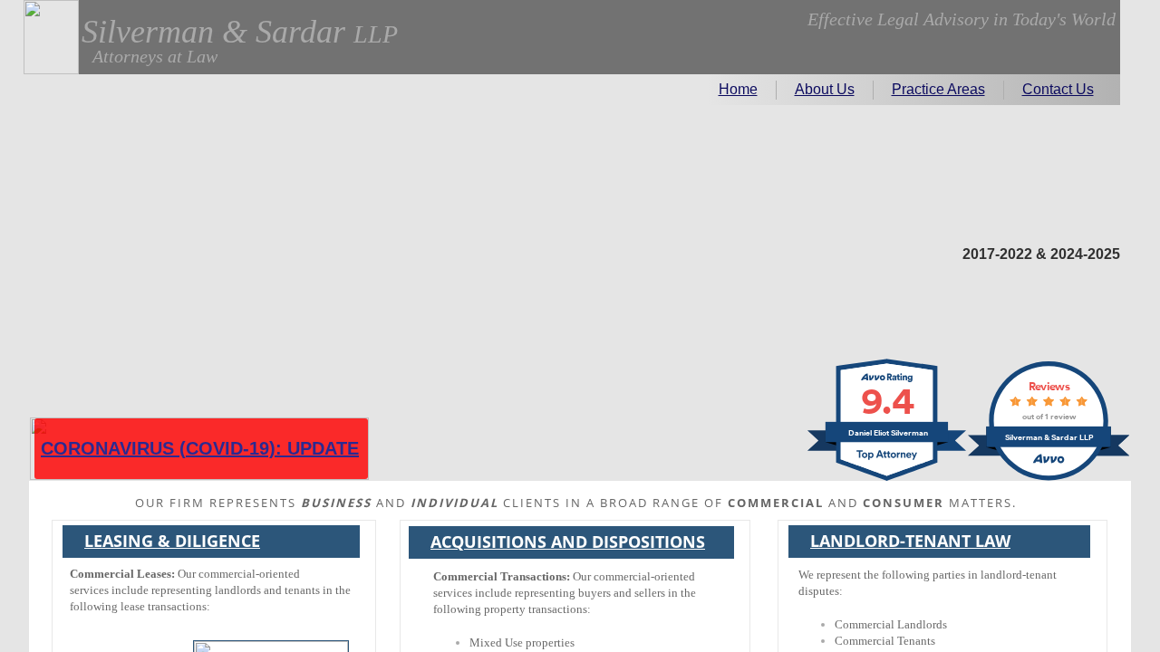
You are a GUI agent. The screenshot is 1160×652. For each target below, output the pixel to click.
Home (738, 89)
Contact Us (1058, 89)
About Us (825, 89)
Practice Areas (938, 89)
